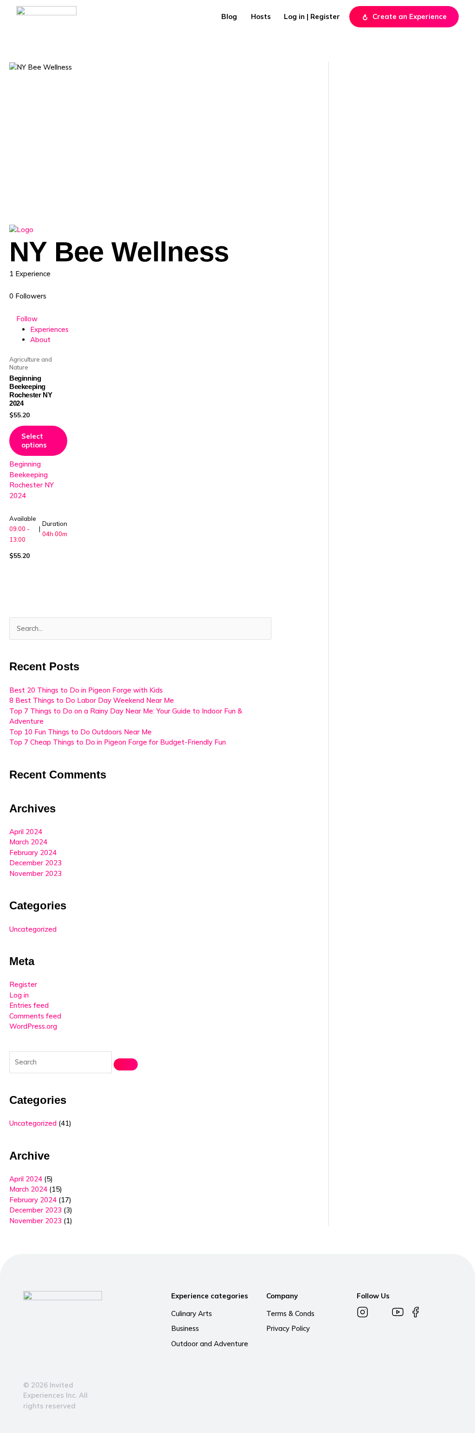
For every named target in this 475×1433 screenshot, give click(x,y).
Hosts (261, 16)
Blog (229, 16)
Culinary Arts (191, 1313)
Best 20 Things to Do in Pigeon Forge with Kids (86, 690)
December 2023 (35, 862)
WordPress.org (33, 1026)
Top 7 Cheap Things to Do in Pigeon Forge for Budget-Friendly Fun (117, 742)
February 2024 (33, 852)
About (40, 339)
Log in (19, 995)
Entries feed (29, 1005)
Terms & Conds (290, 1313)
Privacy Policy (288, 1328)
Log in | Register (312, 16)
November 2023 (35, 873)
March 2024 (28, 841)
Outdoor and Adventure (209, 1343)
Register (23, 984)
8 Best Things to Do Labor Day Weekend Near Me (91, 700)
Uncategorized (33, 929)
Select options (34, 441)
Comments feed (35, 1016)
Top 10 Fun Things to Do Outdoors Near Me (80, 731)
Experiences (49, 329)
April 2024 (25, 831)
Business (185, 1328)
